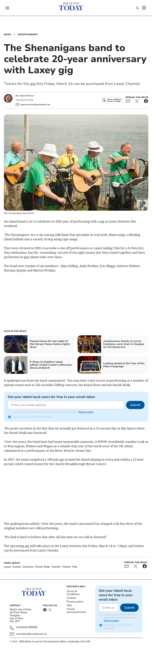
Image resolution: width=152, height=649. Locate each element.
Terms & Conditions (73, 592)
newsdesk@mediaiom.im (31, 634)
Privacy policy (75, 601)
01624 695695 (28, 627)
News (7, 34)
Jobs (69, 605)
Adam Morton (26, 95)
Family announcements (76, 610)
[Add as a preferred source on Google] (111, 100)
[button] (7, 8)
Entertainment (28, 34)
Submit (135, 405)
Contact (71, 598)
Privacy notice (86, 412)
